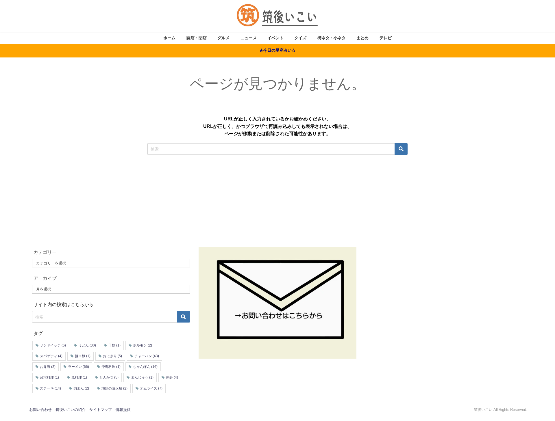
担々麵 (82, 356)
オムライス (151, 388)
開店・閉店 (196, 38)
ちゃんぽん (145, 366)
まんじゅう (142, 377)
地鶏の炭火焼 (114, 388)
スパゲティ (51, 356)
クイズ (300, 38)
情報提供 (123, 409)
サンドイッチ (53, 345)
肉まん (81, 388)
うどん (87, 345)
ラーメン (78, 366)
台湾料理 (49, 377)
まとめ (362, 38)
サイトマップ (100, 409)
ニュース (248, 38)
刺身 (172, 377)
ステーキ (50, 388)
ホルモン (142, 345)
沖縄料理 (111, 366)
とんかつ (109, 377)
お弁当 (48, 366)
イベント (275, 38)
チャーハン (146, 356)
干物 (114, 345)
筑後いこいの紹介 (71, 409)
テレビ (386, 38)
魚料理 (79, 377)
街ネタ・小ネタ (331, 38)
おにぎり (112, 356)
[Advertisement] (277, 195)
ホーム (169, 38)
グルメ (223, 38)
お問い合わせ (40, 409)
